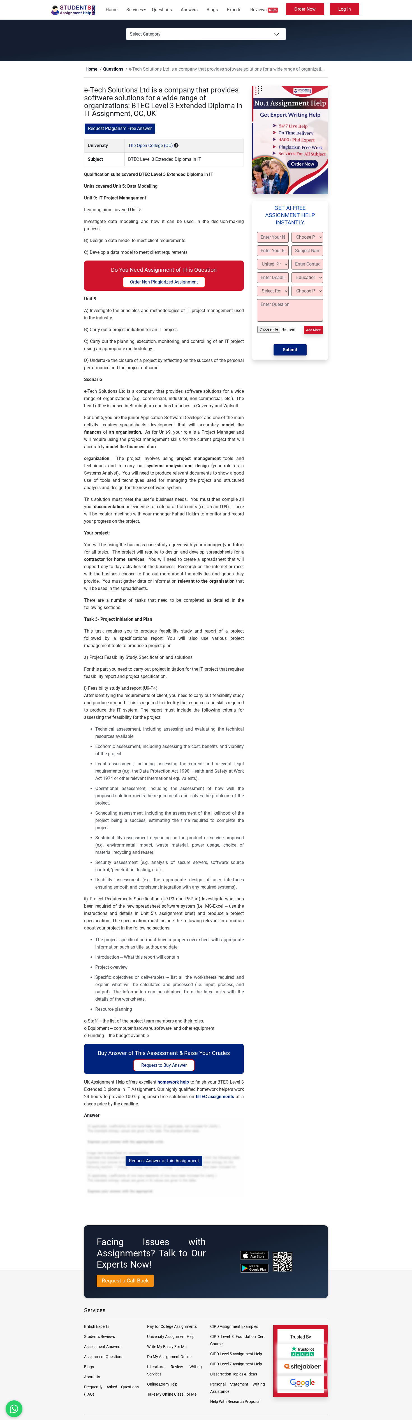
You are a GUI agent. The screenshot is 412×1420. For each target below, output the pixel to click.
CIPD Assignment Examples (234, 1326)
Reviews (263, 9)
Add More (313, 330)
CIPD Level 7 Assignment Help (236, 1364)
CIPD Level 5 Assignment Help (236, 1354)
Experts (234, 9)
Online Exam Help (162, 1384)
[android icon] (254, 1268)
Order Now (305, 9)
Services (134, 9)
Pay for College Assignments (172, 1326)
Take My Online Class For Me (171, 1394)
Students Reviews (99, 1337)
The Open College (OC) (150, 145)
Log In (344, 9)
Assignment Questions (103, 1357)
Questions (162, 9)
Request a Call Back (125, 1281)
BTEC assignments (215, 1097)
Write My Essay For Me (166, 1347)
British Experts (96, 1326)
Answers (189, 9)
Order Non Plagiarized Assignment (164, 282)
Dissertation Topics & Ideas (233, 1374)
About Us (92, 1377)
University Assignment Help (171, 1337)
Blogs (212, 9)
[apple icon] (254, 1255)
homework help (173, 1082)
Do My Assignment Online (169, 1357)
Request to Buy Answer (164, 1065)
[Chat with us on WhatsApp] (14, 1409)
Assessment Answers (102, 1347)
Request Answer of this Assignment (164, 1161)
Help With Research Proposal (235, 1402)
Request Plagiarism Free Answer (120, 128)
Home (111, 9)
